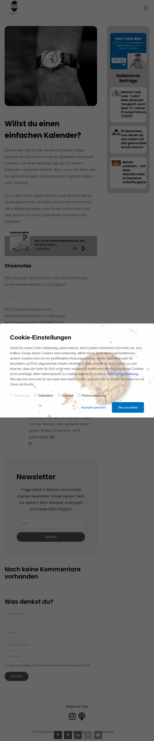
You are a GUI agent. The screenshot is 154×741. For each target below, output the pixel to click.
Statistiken (45, 395)
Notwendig (21, 395)
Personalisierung (94, 395)
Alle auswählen (128, 407)
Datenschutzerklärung (122, 374)
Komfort (67, 395)
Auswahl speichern (93, 407)
